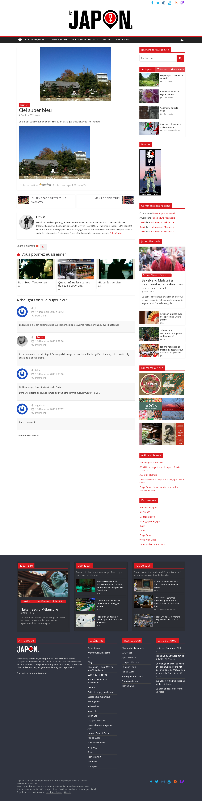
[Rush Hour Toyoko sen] (36, 261)
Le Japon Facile (129, 667)
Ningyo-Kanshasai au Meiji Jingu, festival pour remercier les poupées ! (171, 349)
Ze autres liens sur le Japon (152, 544)
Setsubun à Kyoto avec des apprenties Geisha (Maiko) (171, 316)
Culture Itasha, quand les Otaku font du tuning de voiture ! (108, 603)
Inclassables (93, 706)
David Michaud (65, 789)
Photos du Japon (130, 681)
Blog (90, 662)
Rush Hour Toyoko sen (32, 282)
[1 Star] (40, 184)
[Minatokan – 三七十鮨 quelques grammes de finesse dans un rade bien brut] (143, 596)
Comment (179, 69)
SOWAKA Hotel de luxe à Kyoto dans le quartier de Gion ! (166, 584)
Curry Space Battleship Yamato (48, 200)
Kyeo (35, 783)
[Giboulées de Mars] (116, 261)
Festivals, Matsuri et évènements (156, 275)
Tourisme (92, 761)
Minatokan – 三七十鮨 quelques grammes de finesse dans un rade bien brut (166, 602)
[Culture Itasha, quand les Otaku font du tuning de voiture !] (85, 599)
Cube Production (80, 780)
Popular (148, 69)
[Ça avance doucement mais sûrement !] (149, 122)
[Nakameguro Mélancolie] (43, 572)
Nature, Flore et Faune (98, 733)
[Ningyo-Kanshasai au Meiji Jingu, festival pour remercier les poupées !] (149, 345)
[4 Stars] (47, 184)
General (91, 687)
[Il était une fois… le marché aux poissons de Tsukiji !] (143, 615)
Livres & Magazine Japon (84, 39)
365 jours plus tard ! (148, 474)
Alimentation (94, 648)
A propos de (122, 39)
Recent (163, 69)
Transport (92, 766)
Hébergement (94, 701)
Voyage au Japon (34, 39)
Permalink (40, 315)
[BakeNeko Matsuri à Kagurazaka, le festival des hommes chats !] (162, 248)
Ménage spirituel (107, 198)
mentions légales (54, 792)
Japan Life (24, 105)
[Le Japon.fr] (20, 40)
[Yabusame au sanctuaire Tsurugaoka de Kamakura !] (149, 329)
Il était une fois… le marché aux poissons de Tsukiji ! (167, 618)
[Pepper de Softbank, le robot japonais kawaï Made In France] (85, 615)
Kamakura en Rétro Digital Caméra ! (169, 93)
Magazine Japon (147, 516)
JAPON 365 (144, 512)
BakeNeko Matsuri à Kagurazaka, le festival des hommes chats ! (162, 284)
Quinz (142, 526)
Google (67, 792)
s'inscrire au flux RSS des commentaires (70, 786)
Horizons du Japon (148, 507)
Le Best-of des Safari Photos (170, 688)
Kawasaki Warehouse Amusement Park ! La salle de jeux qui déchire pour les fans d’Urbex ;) (110, 586)
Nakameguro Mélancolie (164, 213)
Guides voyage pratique (99, 696)
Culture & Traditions (97, 674)
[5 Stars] (50, 184)
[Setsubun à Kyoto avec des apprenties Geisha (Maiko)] (149, 312)
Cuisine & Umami (58, 39)
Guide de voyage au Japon (100, 692)
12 (61, 289)
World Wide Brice (147, 539)
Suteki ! (142, 530)
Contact (107, 39)
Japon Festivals (129, 657)
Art (89, 657)
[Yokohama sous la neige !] (149, 105)
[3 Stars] (45, 184)
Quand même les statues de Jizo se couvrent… (74, 284)
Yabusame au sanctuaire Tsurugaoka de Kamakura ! (171, 333)
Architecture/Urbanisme (99, 652)
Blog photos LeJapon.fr (133, 648)
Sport (90, 752)
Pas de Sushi (94, 737)
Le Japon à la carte (131, 662)
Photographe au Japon (150, 521)
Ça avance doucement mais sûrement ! (171, 126)
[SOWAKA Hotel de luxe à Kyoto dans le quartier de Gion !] (143, 580)
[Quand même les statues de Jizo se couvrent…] (76, 261)
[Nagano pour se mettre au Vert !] (149, 73)
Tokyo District (58, 601)
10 (164, 339)
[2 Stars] (43, 184)
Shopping (92, 747)
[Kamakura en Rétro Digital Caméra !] (149, 89)
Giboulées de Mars (110, 282)
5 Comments (168, 81)
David (23, 115)
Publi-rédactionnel (96, 742)
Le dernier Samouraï (165, 648)
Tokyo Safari (115, 232)
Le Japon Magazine (41, 601)
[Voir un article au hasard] (182, 40)
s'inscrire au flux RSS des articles (32, 786)
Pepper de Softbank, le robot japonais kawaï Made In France (110, 619)
